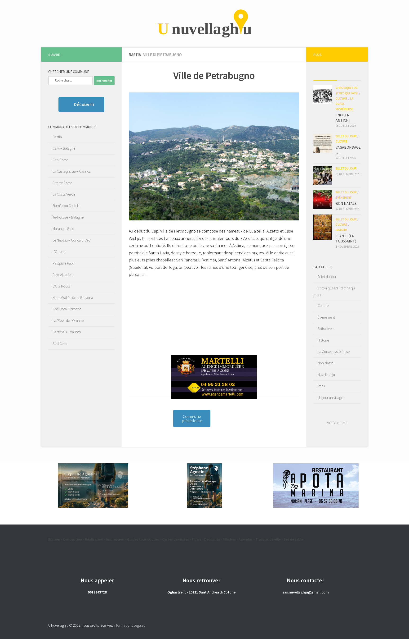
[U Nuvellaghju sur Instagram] (112, 54)
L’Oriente (59, 251)
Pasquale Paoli (63, 263)
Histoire (342, 230)
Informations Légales (129, 625)
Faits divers (326, 328)
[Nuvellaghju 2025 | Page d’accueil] (204, 23)
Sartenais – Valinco (67, 331)
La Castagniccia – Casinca (72, 171)
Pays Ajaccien (62, 274)
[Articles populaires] (349, 75)
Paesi (321, 385)
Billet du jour (346, 136)
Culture (341, 98)
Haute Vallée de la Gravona (73, 297)
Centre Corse (62, 182)
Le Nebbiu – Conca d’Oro (71, 240)
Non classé (325, 363)
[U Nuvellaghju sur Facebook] (104, 54)
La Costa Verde (64, 194)
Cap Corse (60, 159)
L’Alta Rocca (62, 286)
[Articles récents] (325, 75)
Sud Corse (60, 343)
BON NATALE (346, 203)
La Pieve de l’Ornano (68, 320)
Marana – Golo (63, 228)
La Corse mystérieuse (344, 103)
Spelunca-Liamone (67, 308)
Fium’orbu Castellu (66, 205)
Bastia (57, 136)
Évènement (343, 198)
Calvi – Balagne (64, 148)
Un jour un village (330, 397)
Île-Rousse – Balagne (68, 217)
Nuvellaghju (326, 374)
